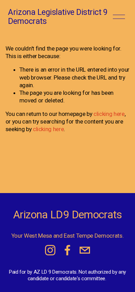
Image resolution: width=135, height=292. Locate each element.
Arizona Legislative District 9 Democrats (57, 17)
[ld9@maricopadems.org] (84, 250)
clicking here (109, 113)
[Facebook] (67, 250)
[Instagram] (50, 250)
